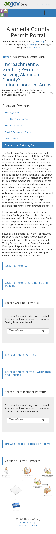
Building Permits (13, 112)
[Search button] (42, 331)
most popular (34, 47)
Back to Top (29, 522)
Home (6, 56)
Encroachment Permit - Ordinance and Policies (28, 373)
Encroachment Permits (20, 354)
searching (39, 41)
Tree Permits (11, 138)
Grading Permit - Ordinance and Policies (26, 284)
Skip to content (44, 4)
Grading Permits (16, 265)
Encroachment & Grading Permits (21, 145)
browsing (31, 44)
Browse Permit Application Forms (27, 444)
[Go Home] (6, 13)
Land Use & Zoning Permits (19, 119)
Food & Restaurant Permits (18, 132)
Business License (13, 125)
